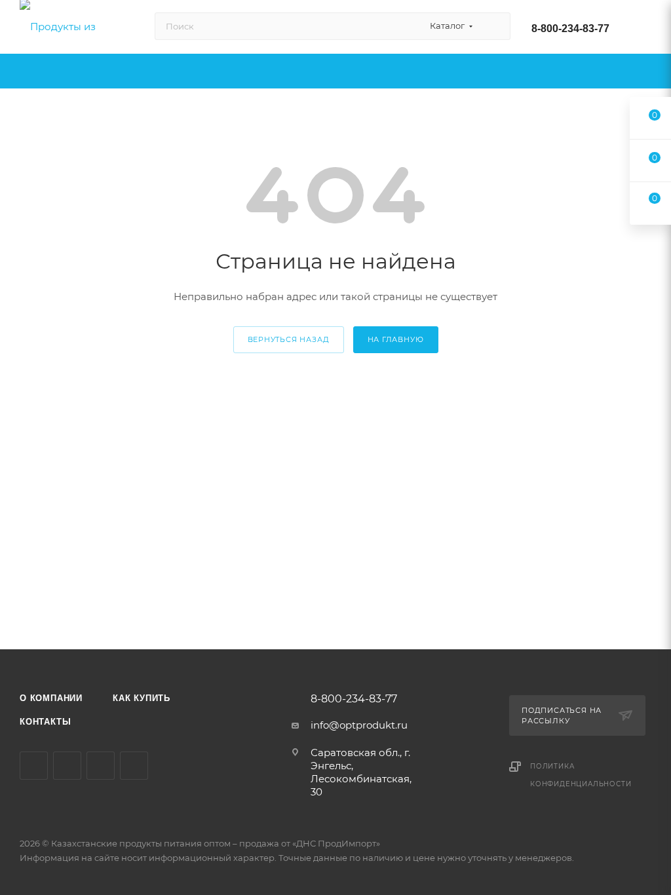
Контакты (45, 722)
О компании (51, 698)
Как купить (141, 698)
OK (486, 861)
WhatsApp (134, 766)
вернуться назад (289, 339)
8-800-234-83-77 (570, 28)
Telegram (67, 766)
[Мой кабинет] (645, 29)
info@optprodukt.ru (359, 725)
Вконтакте (34, 766)
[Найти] (494, 26)
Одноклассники (100, 766)
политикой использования (571, 809)
